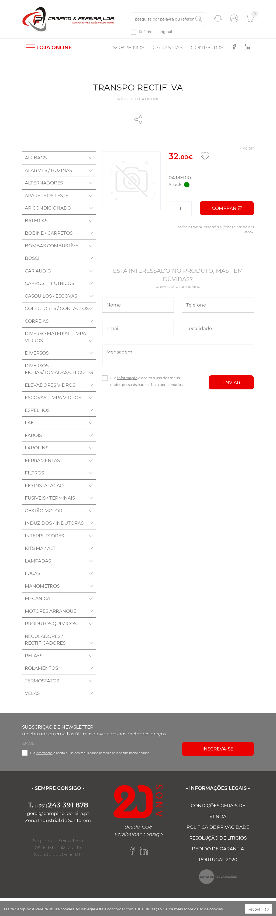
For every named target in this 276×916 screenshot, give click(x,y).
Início (122, 99)
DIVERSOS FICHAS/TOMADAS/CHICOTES (59, 369)
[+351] (58, 806)
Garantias (168, 47)
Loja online (147, 99)
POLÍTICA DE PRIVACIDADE (218, 827)
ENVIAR (231, 382)
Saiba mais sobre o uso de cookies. (193, 909)
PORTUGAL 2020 (218, 859)
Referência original (155, 31)
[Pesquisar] (198, 19)
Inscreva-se (217, 749)
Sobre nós (128, 47)
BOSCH (33, 258)
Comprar (224, 208)
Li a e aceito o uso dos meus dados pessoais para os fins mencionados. (146, 381)
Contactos (207, 47)
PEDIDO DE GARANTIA (218, 848)
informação (127, 378)
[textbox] (168, 19)
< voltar (247, 148)
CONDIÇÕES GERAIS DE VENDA (218, 811)
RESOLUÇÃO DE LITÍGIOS (218, 838)
